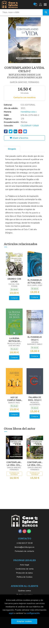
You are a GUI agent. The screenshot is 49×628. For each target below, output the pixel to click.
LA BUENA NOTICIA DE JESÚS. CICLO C (14, 339)
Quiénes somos (24, 590)
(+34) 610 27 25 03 (25, 543)
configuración (33, 613)
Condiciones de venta (24, 569)
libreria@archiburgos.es (24, 547)
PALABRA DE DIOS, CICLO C (35, 398)
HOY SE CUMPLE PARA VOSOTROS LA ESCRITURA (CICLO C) (14, 398)
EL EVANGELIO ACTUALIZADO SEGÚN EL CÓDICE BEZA (35, 281)
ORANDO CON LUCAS (14, 280)
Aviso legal (24, 565)
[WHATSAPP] (29, 531)
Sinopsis (12, 149)
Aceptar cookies (24, 621)
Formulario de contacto (24, 551)
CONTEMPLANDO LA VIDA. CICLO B (35, 463)
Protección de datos (24, 573)
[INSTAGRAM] (25, 531)
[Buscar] (46, 12)
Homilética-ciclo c (29, 111)
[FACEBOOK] (20, 531)
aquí (11, 613)
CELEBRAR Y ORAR (30, 125)
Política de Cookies (24, 577)
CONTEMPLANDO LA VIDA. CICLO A (14, 463)
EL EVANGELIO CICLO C (35, 338)
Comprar (14, 298)
